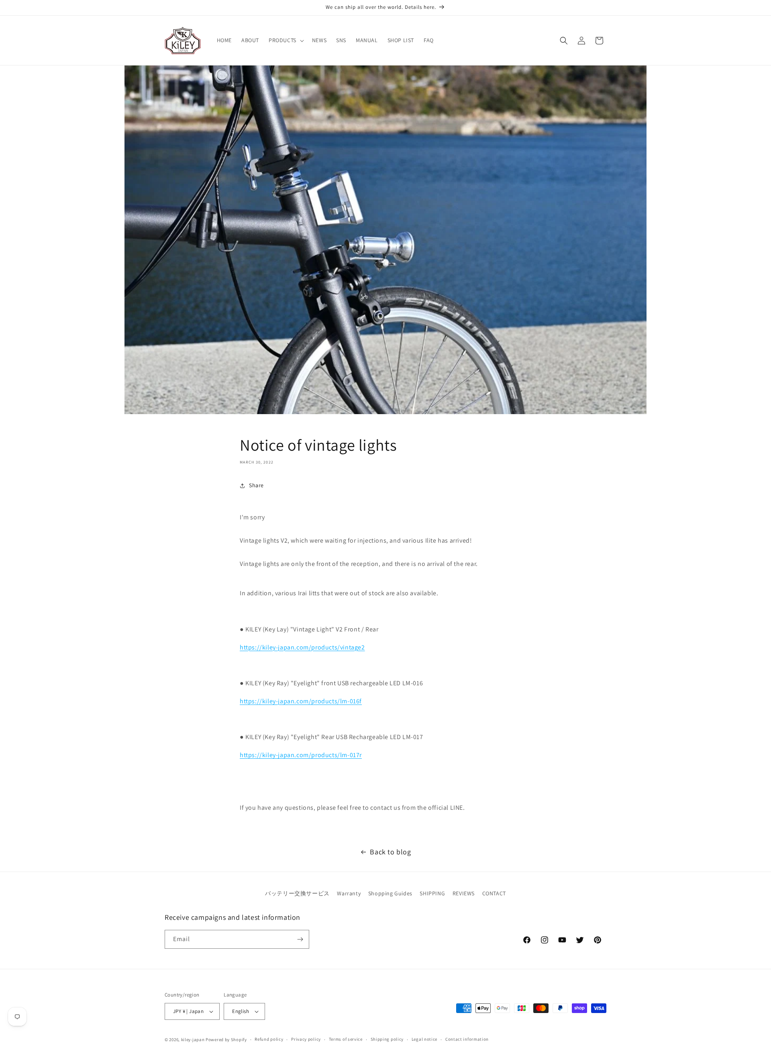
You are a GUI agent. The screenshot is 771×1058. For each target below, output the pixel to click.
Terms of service (346, 1039)
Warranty (349, 893)
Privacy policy (306, 1039)
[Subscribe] (300, 939)
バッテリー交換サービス (297, 893)
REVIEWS (464, 893)
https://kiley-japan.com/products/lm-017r (301, 755)
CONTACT (494, 893)
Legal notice (424, 1039)
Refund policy (269, 1039)
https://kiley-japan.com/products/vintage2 (302, 647)
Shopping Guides (390, 893)
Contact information (467, 1039)
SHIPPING (432, 893)
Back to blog (390, 851)
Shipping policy (387, 1039)
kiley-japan (193, 1039)
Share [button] (256, 485)
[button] (285, 40)
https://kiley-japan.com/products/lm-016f (301, 701)
